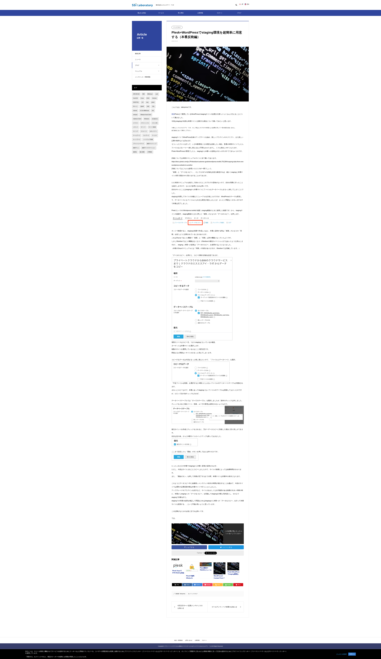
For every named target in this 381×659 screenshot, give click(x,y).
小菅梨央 (149, 152)
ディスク (154, 135)
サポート (219, 13)
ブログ (239, 13)
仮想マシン (136, 147)
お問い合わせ (188, 640)
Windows (146, 119)
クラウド (135, 123)
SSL (153, 106)
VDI (153, 110)
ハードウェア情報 (148, 139)
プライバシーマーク (138, 143)
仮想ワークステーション (148, 147)
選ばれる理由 (142, 13)
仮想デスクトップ (151, 143)
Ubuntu (135, 110)
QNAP (142, 106)
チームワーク (136, 135)
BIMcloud (149, 94)
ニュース (138, 59)
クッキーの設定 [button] (341, 654)
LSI (142, 102)
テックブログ (177, 27)
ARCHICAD (136, 94)
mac (147, 102)
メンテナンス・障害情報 (142, 77)
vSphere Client (137, 119)
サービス (161, 13)
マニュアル (138, 71)
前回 (173, 114)
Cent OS (135, 98)
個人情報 (142, 152)
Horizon (154, 98)
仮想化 (135, 152)
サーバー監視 (152, 127)
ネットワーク (136, 139)
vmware (135, 114)
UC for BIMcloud (144, 110)
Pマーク (135, 106)
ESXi (148, 98)
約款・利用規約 (178, 640)
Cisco (142, 98)
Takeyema (182, 593)
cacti (156, 94)
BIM (143, 94)
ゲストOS (154, 123)
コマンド (135, 127)
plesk (153, 102)
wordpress (155, 119)
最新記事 (138, 53)
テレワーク (146, 135)
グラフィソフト (145, 123)
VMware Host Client (145, 114)
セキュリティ (153, 131)
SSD (148, 106)
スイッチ (135, 131)
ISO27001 (136, 102)
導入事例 (180, 13)
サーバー (143, 127)
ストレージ (144, 131)
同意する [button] (352, 654)
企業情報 (200, 13)
